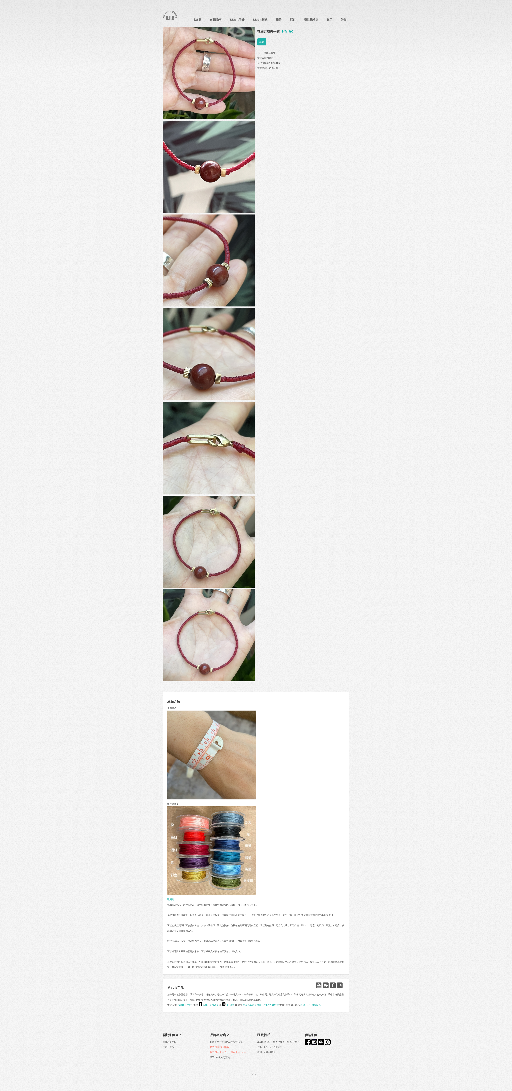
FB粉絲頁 (220, 1057)
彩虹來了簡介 (169, 1041)
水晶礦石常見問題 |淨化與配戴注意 (261, 1004)
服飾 (279, 19)
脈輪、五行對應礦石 (310, 1004)
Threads (230, 1004)
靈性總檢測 (311, 19)
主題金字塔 (168, 1046)
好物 (344, 19)
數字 (330, 19)
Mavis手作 (237, 19)
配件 (293, 19)
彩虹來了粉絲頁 (211, 1004)
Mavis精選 (260, 19)
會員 (198, 19)
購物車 (217, 19)
